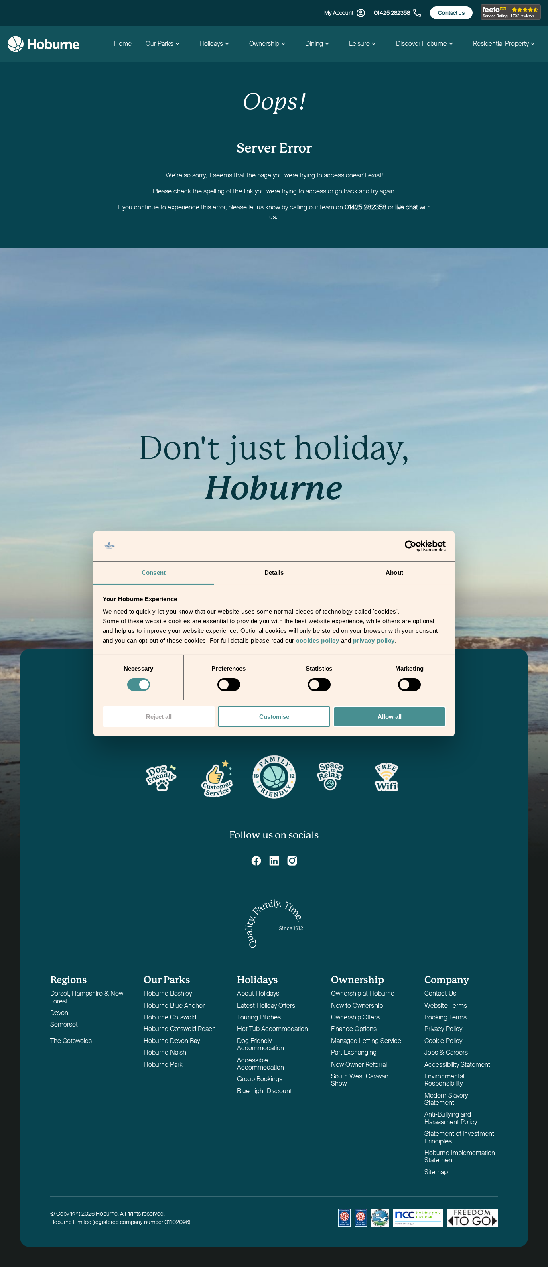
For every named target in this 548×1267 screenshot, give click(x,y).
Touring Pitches (259, 1017)
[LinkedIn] (274, 861)
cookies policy (317, 640)
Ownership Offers (355, 1017)
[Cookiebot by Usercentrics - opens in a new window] (410, 546)
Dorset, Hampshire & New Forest (86, 997)
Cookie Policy (443, 1041)
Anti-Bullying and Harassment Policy (450, 1118)
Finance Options (354, 1029)
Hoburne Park (163, 1065)
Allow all (390, 716)
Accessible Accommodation (260, 1064)
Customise (274, 716)
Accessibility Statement (457, 1065)
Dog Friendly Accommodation (260, 1044)
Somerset (64, 1025)
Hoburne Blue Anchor (174, 1006)
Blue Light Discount (264, 1091)
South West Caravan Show (359, 1080)
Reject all (159, 716)
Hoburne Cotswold (170, 1017)
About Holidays (258, 994)
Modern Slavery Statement (446, 1099)
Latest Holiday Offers (266, 1006)
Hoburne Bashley (168, 994)
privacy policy (374, 640)
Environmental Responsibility (444, 1080)
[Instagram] (292, 861)
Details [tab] (274, 572)
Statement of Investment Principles (459, 1137)
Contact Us (440, 994)
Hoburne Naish (165, 1053)
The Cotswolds (71, 1041)
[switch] (229, 685)
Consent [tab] (154, 572)
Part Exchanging (354, 1053)
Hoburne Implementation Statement (459, 1156)
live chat (406, 207)
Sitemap (436, 1172)
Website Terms (445, 1006)
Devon (59, 1013)
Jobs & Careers (446, 1053)
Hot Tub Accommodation (272, 1029)
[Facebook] (256, 861)
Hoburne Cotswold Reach (180, 1029)
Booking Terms (445, 1017)
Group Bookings (259, 1079)
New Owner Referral (359, 1065)
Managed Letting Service (366, 1041)
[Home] (43, 44)
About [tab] (394, 572)
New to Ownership (357, 1006)
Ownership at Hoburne (362, 994)
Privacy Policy (443, 1029)
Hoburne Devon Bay (172, 1041)
